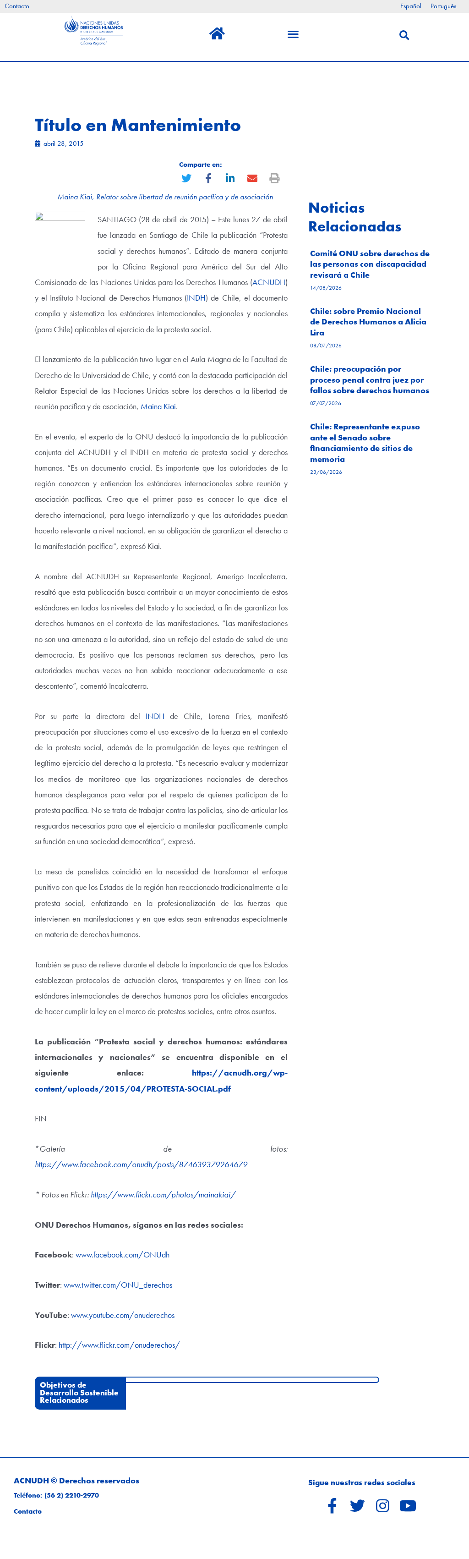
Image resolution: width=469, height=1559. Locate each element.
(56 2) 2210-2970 (71, 1495)
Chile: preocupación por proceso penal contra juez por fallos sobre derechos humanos (369, 379)
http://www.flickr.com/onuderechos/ (119, 1344)
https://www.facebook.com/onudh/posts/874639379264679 (141, 1164)
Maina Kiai (158, 406)
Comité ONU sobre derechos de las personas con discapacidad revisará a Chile (370, 264)
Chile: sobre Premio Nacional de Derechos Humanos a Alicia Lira (368, 322)
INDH (196, 297)
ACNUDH (268, 282)
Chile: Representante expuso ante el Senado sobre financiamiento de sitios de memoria (365, 442)
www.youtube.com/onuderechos (123, 1315)
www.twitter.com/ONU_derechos (118, 1284)
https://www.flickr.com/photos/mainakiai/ (163, 1194)
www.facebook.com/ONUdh (122, 1254)
